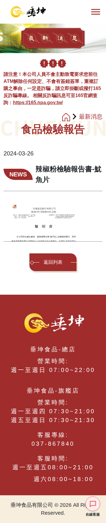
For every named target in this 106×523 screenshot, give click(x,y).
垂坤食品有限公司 (26, 12)
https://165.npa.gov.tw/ (38, 102)
